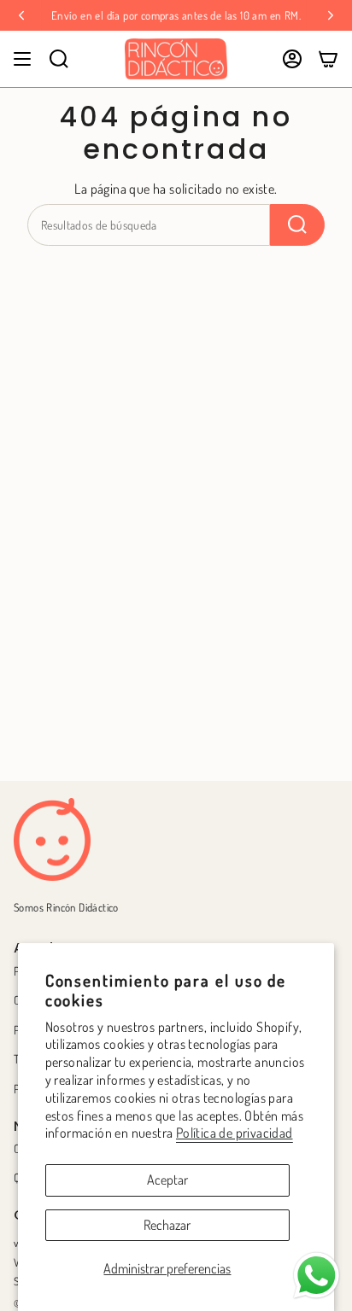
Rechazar (167, 1224)
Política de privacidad (234, 1132)
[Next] (330, 15)
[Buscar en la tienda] (297, 225)
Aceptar (167, 1179)
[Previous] (21, 15)
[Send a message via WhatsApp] (316, 1275)
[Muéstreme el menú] (22, 58)
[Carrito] (328, 58)
